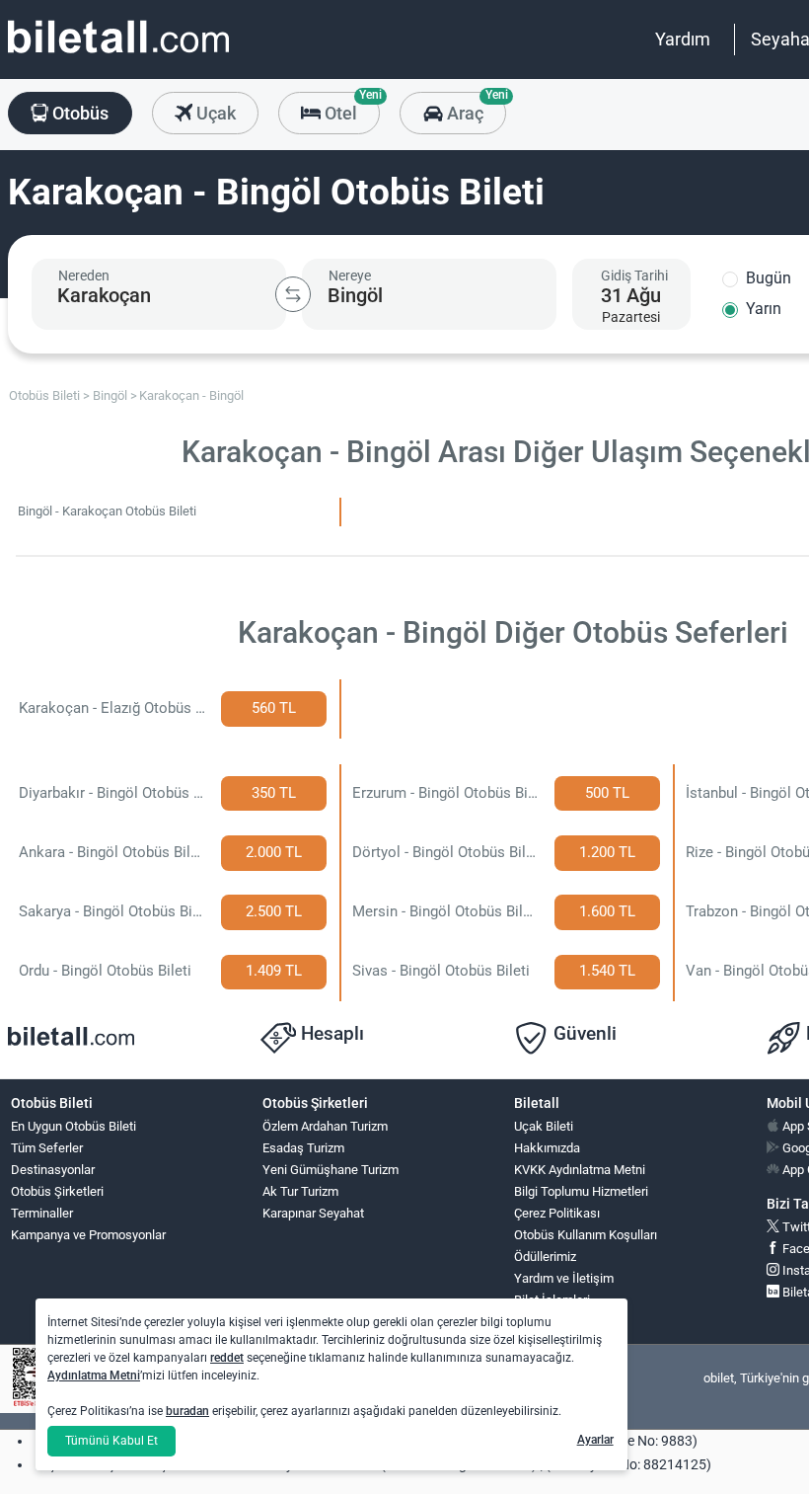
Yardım (682, 39)
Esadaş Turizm (303, 1147)
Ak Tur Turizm (300, 1191)
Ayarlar (595, 1440)
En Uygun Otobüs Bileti (73, 1126)
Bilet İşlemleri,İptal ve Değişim (559, 1308)
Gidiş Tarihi (634, 275)
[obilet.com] (118, 54)
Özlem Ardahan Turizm (325, 1126)
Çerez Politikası (557, 1213)
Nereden (84, 275)
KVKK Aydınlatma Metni (579, 1169)
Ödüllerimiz (545, 1256)
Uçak (214, 113)
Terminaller (42, 1213)
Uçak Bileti (543, 1126)
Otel (350, 107)
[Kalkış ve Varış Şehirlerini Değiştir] (293, 294)
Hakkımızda (547, 1147)
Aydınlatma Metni (93, 1375)
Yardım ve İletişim (564, 1278)
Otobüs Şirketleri (57, 1191)
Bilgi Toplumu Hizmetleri (581, 1191)
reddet (227, 1358)
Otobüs (78, 113)
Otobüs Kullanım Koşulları (585, 1234)
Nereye (350, 275)
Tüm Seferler (47, 1147)
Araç (474, 107)
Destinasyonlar (53, 1169)
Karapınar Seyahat (313, 1213)
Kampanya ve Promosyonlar (88, 1234)
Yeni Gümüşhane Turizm (330, 1169)
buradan (187, 1411)
